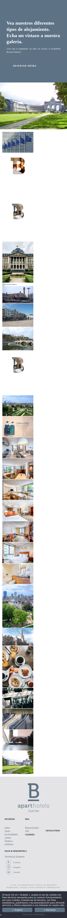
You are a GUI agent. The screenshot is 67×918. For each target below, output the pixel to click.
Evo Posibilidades (11, 834)
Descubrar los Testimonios (15, 856)
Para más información (34, 914)
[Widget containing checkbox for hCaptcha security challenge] (27, 493)
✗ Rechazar (50, 909)
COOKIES (24, 887)
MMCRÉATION (53, 887)
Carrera (7, 831)
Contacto (8, 837)
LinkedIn (16, 872)
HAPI (31, 887)
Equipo (7, 827)
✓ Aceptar (17, 909)
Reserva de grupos (32, 827)
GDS (27, 831)
